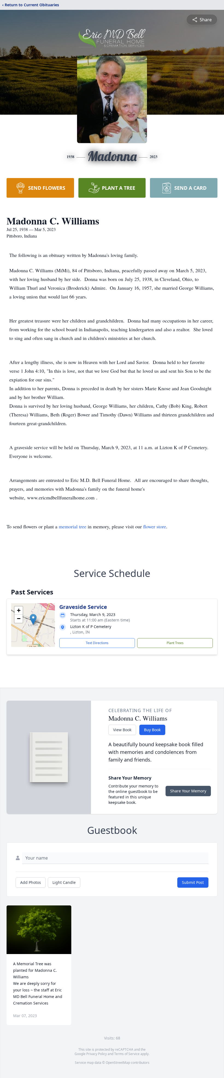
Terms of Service (127, 1054)
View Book (122, 729)
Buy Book (152, 729)
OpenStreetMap (118, 1062)
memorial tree (72, 526)
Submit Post (193, 882)
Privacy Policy (96, 1054)
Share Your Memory (188, 790)
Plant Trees (175, 643)
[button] (33, 619)
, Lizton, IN (80, 632)
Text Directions (97, 643)
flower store (154, 526)
